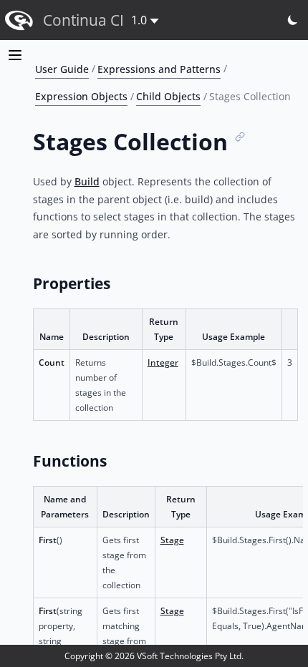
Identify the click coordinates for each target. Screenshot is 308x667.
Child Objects (168, 96)
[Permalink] (240, 137)
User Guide (62, 68)
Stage (172, 540)
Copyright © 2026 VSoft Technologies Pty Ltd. (154, 656)
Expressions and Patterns (159, 68)
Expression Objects (81, 96)
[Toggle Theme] (293, 20)
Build (87, 181)
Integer (163, 362)
